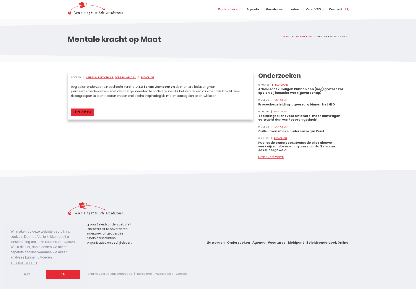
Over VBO (313, 9)
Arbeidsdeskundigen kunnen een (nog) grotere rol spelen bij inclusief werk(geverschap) (300, 91)
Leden (294, 9)
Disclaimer (144, 274)
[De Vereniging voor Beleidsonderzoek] (95, 9)
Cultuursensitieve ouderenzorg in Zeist (291, 131)
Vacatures (274, 9)
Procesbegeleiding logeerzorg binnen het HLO (296, 104)
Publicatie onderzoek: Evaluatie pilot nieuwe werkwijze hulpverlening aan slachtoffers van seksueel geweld (296, 146)
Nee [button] (27, 274)
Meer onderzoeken (271, 157)
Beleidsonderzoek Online (327, 242)
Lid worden (216, 242)
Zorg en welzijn (125, 77)
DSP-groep (281, 100)
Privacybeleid (164, 274)
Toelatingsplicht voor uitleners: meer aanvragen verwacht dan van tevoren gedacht (299, 118)
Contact (335, 9)
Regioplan (147, 77)
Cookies (181, 274)
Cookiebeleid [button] (24, 263)
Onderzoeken (229, 9)
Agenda (253, 9)
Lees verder (82, 112)
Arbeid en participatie (100, 77)
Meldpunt (296, 242)
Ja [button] (63, 274)
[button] (323, 9)
